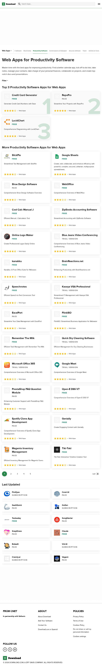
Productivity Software (40, 51)
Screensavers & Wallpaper (58, 51)
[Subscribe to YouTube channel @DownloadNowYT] (15, 650)
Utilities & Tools (94, 51)
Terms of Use (78, 621)
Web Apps (6, 51)
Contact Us (42, 625)
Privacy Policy (78, 616)
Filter (4, 80)
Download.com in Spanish (48, 629)
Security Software (75, 51)
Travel (85, 51)
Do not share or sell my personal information (82, 630)
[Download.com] (8, 3)
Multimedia (27, 51)
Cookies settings (79, 636)
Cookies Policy (78, 625)
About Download (44, 616)
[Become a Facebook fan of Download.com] (5, 650)
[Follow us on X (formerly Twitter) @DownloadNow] (10, 650)
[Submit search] (19, 4)
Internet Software (16, 51)
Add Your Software (45, 621)
